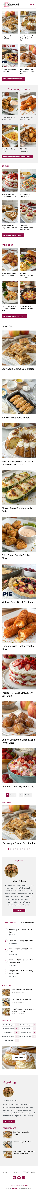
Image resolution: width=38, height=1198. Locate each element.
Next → (28, 795)
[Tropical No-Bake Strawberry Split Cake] (10, 180)
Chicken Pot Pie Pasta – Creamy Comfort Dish (9, 309)
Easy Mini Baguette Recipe (16, 417)
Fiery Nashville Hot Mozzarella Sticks (26, 119)
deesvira (14, 1188)
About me (9, 1121)
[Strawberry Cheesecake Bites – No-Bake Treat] (28, 211)
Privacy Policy (29, 1172)
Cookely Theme (16, 1185)
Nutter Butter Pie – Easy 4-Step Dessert (9, 227)
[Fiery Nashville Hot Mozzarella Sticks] (28, 103)
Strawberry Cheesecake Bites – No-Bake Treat (27, 228)
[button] (31, 4)
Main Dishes (7, 245)
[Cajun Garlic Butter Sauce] (10, 135)
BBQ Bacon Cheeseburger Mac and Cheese (27, 275)
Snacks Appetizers (19, 89)
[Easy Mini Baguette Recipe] (19, 396)
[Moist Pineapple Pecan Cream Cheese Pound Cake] (28, 22)
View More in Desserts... (13, 79)
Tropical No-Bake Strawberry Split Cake (9, 195)
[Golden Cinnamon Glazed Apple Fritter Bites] (28, 55)
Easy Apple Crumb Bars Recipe (8, 37)
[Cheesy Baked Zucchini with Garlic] (19, 487)
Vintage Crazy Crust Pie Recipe (9, 70)
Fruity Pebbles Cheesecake (25, 195)
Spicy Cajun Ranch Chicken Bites (8, 119)
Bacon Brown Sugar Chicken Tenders (9, 274)
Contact (15, 1172)
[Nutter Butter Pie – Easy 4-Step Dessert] (10, 211)
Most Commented (28, 923)
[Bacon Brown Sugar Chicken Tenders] (10, 259)
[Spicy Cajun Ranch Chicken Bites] (10, 103)
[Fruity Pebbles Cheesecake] (28, 180)
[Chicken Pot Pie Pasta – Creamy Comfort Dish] (10, 292)
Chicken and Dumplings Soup (21, 940)
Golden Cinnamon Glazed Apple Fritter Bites (27, 71)
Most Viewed (10, 923)
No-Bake (5, 166)
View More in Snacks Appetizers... (17, 156)
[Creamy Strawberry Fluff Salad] (19, 765)
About (5, 1172)
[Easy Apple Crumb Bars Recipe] (10, 22)
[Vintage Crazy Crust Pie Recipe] (10, 55)
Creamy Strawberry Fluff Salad (18, 786)
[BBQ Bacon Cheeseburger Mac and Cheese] (28, 259)
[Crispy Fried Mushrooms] (28, 135)
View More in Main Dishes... (14, 316)
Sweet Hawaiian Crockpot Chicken (26, 307)
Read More (19, 910)
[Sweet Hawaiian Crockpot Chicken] (28, 292)
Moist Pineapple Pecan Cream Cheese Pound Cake (28, 38)
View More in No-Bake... (12, 235)
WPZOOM (26, 1185)
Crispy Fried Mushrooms (24, 150)
